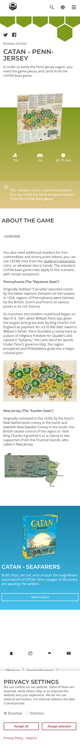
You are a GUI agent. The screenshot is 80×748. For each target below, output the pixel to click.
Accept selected (59, 726)
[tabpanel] (40, 371)
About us (12, 670)
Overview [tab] (12, 236)
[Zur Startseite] (13, 9)
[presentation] (12, 236)
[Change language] (63, 7)
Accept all (21, 726)
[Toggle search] (52, 7)
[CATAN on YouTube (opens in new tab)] (68, 653)
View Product (40, 597)
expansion (59, 261)
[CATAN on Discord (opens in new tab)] (49, 653)
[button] (5, 35)
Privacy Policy (13, 738)
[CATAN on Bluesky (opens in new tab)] (11, 653)
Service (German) (40, 670)
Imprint (31, 738)
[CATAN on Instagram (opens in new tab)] (30, 653)
